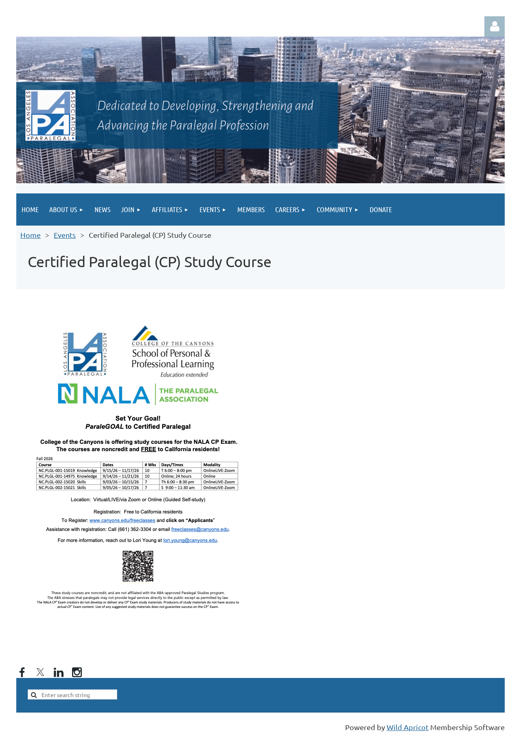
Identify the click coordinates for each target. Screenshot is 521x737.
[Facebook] (22, 672)
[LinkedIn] (58, 672)
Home (30, 234)
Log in (494, 26)
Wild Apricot (408, 727)
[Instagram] (77, 672)
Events (65, 234)
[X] (40, 672)
